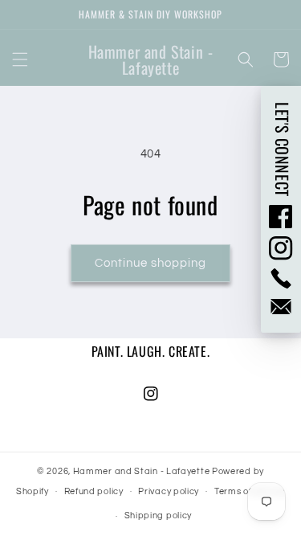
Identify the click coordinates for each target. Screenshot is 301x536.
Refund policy (94, 491)
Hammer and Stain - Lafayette (141, 471)
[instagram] (281, 248)
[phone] (281, 278)
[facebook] (281, 216)
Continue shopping (150, 263)
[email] (281, 307)
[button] (20, 59)
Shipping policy (158, 515)
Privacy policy (168, 491)
